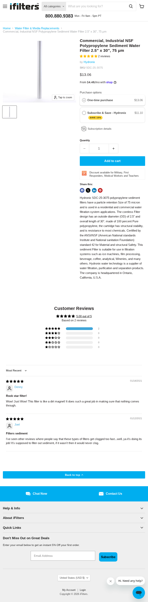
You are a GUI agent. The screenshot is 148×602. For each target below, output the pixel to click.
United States (72, 577)
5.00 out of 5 (84, 316)
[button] (89, 56)
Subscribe (108, 557)
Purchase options (91, 92)
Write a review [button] (74, 356)
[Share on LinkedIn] (94, 190)
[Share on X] (88, 190)
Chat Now (40, 493)
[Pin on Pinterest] (100, 190)
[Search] (131, 6)
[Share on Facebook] (82, 190)
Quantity (85, 140)
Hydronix (89, 62)
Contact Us (114, 493)
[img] (15, 381)
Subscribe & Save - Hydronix (107, 115)
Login (83, 590)
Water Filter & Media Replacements (37, 28)
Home (7, 28)
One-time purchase (100, 100)
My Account (69, 590)
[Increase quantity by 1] (113, 148)
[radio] (84, 100)
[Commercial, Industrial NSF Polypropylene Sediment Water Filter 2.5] (10, 112)
